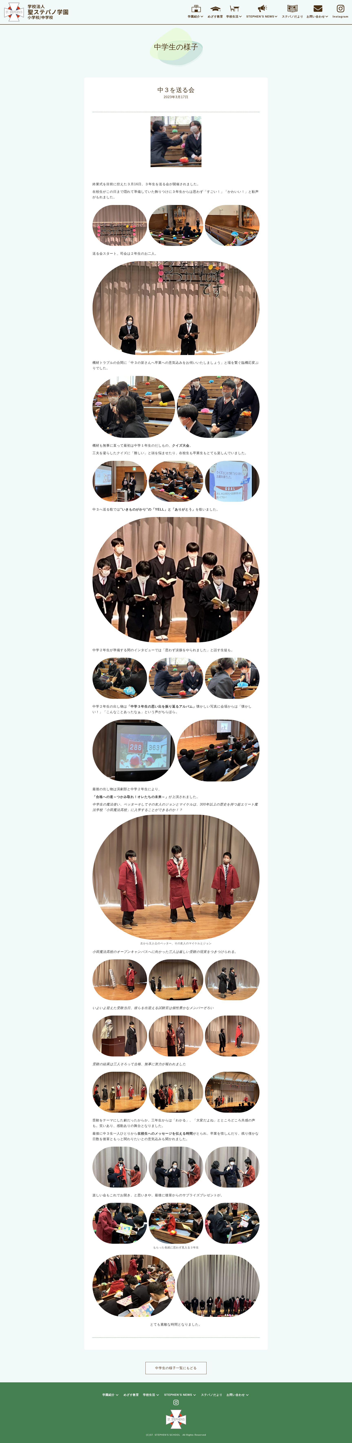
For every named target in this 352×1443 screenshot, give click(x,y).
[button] (202, 16)
